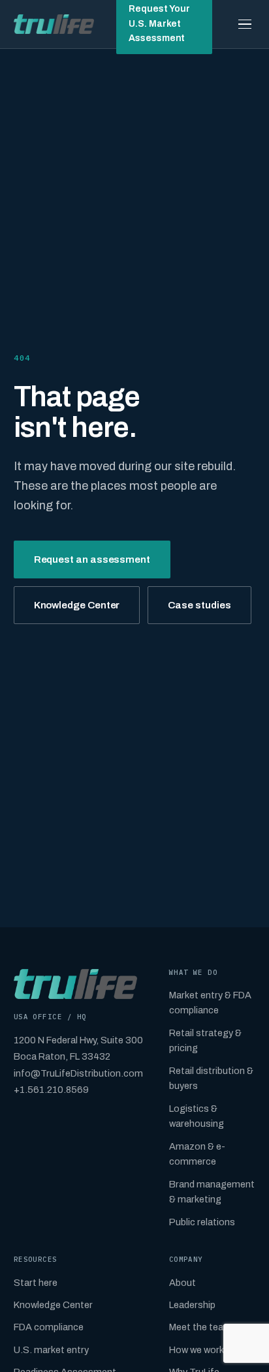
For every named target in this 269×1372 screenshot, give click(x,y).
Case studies (199, 605)
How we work (196, 1350)
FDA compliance (49, 1327)
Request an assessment (92, 559)
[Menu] (244, 24)
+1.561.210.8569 (51, 1089)
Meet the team (200, 1327)
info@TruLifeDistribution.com (78, 1073)
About (182, 1282)
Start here (35, 1282)
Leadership (192, 1305)
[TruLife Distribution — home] (54, 24)
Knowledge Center (77, 605)
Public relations (202, 1222)
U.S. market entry (51, 1350)
